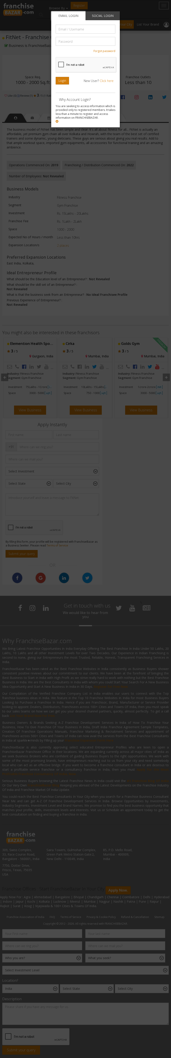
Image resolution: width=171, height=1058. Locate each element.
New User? (99, 81)
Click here (107, 81)
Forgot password (104, 51)
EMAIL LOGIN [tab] (68, 16)
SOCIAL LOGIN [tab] (103, 16)
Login (62, 80)
